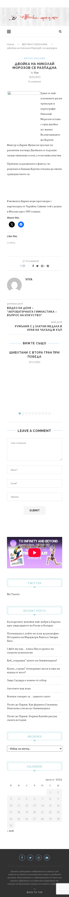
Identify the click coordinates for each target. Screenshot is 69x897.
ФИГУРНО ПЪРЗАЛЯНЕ (34, 44)
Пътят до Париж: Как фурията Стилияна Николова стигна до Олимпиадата (32, 706)
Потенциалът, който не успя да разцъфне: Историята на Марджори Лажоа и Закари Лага (33, 637)
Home (10, 44)
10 (49, 413)
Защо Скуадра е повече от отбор (27, 680)
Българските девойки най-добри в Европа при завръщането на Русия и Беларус (33, 623)
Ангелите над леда (19, 688)
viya (36, 72)
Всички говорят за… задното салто (28, 696)
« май (10, 830)
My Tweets (13, 594)
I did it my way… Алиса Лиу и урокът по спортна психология (30, 650)
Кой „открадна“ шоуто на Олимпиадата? (32, 660)
